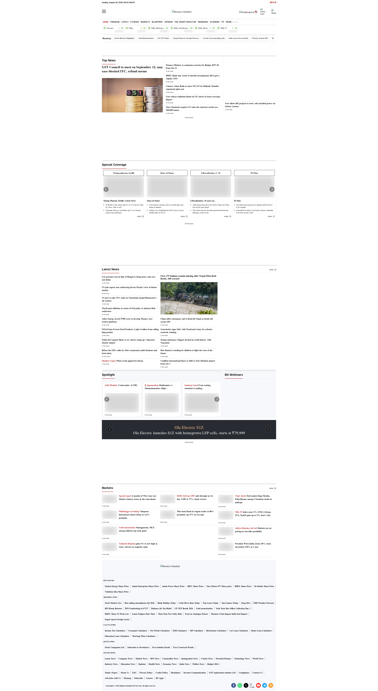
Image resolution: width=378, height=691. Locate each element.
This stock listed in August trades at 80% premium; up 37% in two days (195, 513)
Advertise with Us (113, 678)
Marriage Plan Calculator (143, 636)
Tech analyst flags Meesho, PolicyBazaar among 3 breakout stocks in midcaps (253, 499)
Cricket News (207, 658)
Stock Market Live (113, 602)
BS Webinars (234, 374)
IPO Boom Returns (113, 608)
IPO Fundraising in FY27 (136, 608)
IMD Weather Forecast (264, 602)
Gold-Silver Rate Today (189, 602)
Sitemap (127, 678)
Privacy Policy (146, 672)
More (271, 270)
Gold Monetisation (146, 38)
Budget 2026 (212, 664)
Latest (125, 22)
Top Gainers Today (229, 602)
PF (223, 22)
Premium (114, 22)
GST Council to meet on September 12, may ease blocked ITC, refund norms (132, 69)
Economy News (169, 664)
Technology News (242, 658)
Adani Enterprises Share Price (145, 586)
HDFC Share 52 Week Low (117, 613)
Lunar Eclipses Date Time (143, 613)
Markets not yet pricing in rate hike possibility (253, 529)
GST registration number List (222, 672)
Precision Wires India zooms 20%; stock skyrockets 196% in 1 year (253, 545)
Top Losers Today (210, 602)
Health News (154, 664)
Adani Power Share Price (173, 586)
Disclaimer (175, 672)
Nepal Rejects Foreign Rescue (186, 38)
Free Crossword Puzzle (183, 647)
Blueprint (157, 22)
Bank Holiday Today (167, 602)
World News (258, 658)
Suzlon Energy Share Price (117, 586)
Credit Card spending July (214, 38)
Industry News (111, 664)
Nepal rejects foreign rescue (117, 619)
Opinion (168, 22)
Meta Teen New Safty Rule (170, 613)
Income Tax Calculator (115, 630)
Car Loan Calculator (238, 630)
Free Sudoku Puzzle (161, 647)
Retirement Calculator (216, 630)
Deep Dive (245, 602)
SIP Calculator (196, 630)
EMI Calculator (180, 630)
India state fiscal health (238, 38)
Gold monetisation (204, 608)
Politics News (198, 664)
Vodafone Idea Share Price (117, 591)
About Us (124, 672)
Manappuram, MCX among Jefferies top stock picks (136, 529)
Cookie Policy (162, 672)
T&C (134, 672)
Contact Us (257, 672)
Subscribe (138, 678)
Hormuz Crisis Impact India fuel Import (229, 613)
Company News (125, 658)
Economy (215, 22)
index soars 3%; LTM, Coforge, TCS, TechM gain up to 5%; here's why (253, 513)
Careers (149, 678)
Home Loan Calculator (261, 630)
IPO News (154, 658)
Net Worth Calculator (160, 630)
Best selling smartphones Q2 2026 (139, 602)
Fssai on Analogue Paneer (196, 613)
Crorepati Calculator (137, 630)
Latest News (110, 269)
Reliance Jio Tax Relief (161, 608)
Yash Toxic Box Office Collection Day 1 (233, 608)
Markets (145, 22)
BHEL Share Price (243, 586)
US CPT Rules (163, 38)
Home (106, 22)
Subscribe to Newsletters (138, 647)
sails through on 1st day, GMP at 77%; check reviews (195, 497)
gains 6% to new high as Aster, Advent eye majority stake (138, 545)
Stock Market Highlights (124, 38)
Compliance (244, 672)
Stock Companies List (114, 647)
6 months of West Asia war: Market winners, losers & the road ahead (138, 497)
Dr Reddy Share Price (264, 586)
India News (184, 664)
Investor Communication (195, 672)
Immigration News (189, 658)
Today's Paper (111, 672)
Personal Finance (223, 658)
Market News (141, 658)
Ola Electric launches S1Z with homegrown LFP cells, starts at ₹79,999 (189, 432)
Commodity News (170, 658)
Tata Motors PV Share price (219, 586)
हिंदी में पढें (273, 2)
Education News (128, 664)
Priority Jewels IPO (260, 38)
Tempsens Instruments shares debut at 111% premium (134, 514)
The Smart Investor (185, 22)
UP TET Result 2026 (184, 608)
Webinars (203, 22)
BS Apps (160, 678)
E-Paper (134, 22)
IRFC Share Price (195, 586)
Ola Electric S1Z (189, 427)
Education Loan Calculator (117, 636)
